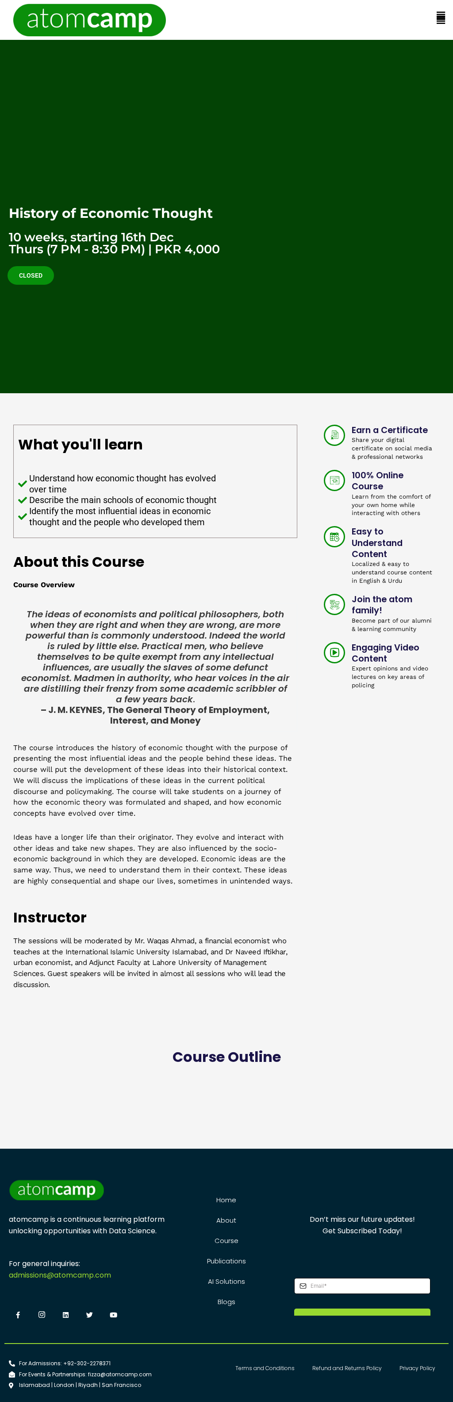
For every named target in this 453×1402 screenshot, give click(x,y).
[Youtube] (113, 1316)
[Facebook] (18, 1316)
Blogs (226, 1301)
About (226, 1220)
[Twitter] (89, 1316)
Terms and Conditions (265, 1368)
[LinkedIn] (65, 1316)
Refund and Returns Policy (347, 1368)
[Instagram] (41, 1316)
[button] (441, 16)
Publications (226, 1261)
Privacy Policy (417, 1368)
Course (226, 1240)
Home (226, 1199)
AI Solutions (226, 1281)
